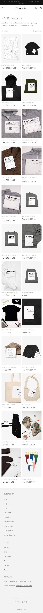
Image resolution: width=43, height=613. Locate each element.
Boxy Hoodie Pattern (7, 102)
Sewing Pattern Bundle (8, 65)
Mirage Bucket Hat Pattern (9, 367)
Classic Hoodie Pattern (28, 330)
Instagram (7, 556)
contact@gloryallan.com (24, 581)
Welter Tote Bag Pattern (8, 404)
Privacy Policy (8, 530)
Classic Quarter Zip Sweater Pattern (9, 217)
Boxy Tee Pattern (27, 65)
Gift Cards (7, 513)
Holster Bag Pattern (7, 442)
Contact (6, 508)
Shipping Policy (9, 521)
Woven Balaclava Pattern (29, 442)
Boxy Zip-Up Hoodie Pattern (10, 140)
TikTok (6, 552)
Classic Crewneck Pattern (9, 255)
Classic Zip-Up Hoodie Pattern (30, 140)
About (6, 499)
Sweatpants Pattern (27, 292)
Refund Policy (8, 526)
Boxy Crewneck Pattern (28, 216)
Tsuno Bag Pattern (27, 404)
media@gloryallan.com (24, 586)
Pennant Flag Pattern (28, 479)
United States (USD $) (20, 602)
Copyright (7, 517)
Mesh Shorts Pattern (28, 367)
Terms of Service (9, 535)
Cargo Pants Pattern (28, 102)
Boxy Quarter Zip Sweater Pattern (29, 178)
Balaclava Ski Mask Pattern (9, 479)
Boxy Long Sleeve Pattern (29, 255)
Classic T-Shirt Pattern (8, 330)
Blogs (6, 570)
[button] (2, 8)
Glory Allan (23, 609)
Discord (6, 565)
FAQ (5, 504)
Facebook (7, 561)
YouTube (7, 547)
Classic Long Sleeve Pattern (9, 292)
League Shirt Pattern (7, 177)
